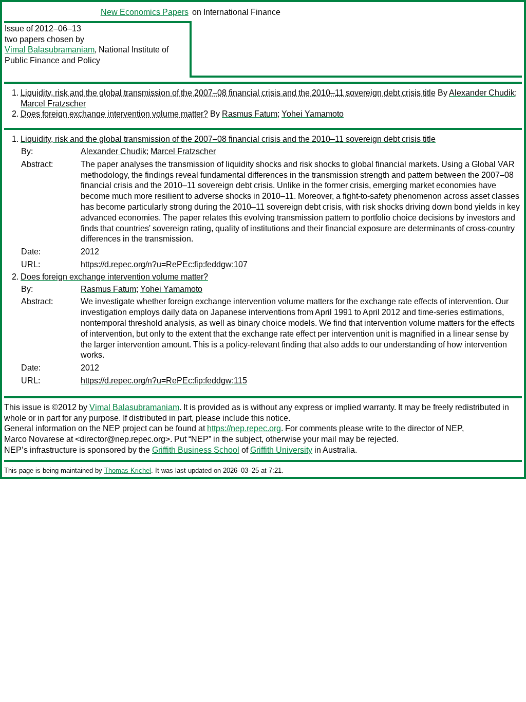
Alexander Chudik (482, 92)
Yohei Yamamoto (312, 113)
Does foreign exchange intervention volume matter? (114, 113)
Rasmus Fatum (249, 113)
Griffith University (281, 450)
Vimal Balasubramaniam (50, 49)
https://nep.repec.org (244, 428)
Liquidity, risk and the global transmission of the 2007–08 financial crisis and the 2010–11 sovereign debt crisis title (228, 92)
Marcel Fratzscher (53, 103)
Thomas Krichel (127, 470)
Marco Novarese (34, 439)
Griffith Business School (195, 450)
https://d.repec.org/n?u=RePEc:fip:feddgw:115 (164, 380)
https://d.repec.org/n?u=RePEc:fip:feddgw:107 (164, 264)
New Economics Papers (145, 12)
